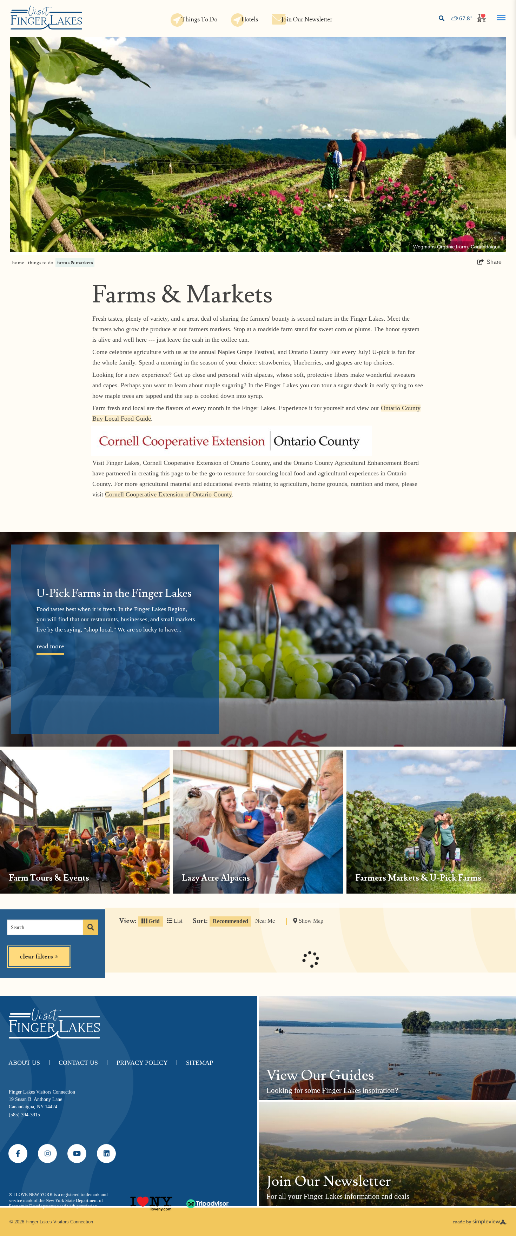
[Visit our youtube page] (76, 1153)
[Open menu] (501, 18)
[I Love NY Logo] (151, 1201)
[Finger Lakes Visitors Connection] (46, 18)
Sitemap (199, 1062)
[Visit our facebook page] (17, 1153)
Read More (50, 646)
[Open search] (442, 19)
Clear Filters (39, 957)
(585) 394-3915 (24, 1114)
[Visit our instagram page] (47, 1153)
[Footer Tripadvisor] (207, 1201)
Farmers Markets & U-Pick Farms (418, 878)
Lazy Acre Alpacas (216, 878)
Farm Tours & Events (49, 878)
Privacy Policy (147, 1062)
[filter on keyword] (90, 927)
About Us (29, 1062)
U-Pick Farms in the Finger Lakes (114, 593)
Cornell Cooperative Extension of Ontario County (168, 494)
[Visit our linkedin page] (106, 1153)
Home (18, 262)
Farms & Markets (75, 262)
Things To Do (40, 262)
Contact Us (83, 1062)
